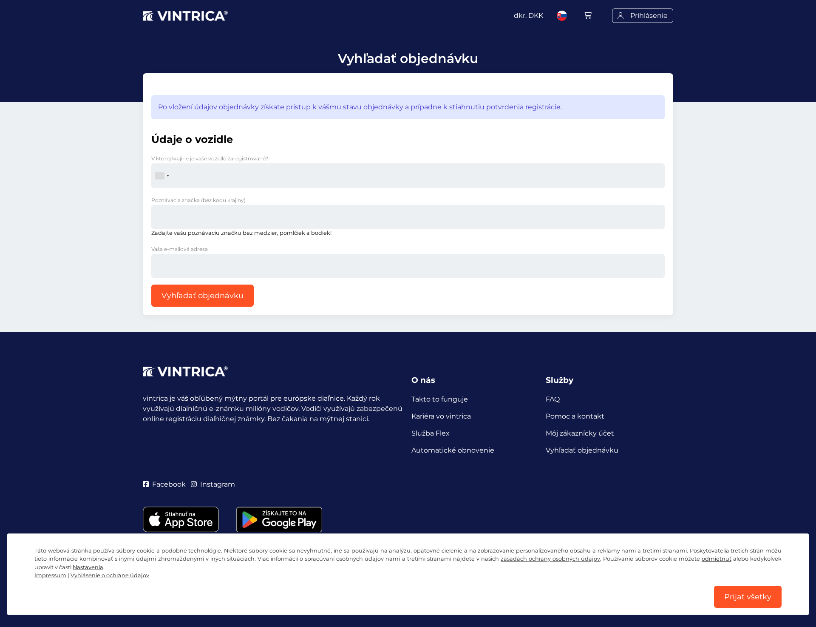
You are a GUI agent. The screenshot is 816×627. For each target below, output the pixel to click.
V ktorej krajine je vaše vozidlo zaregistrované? (209, 158)
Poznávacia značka (198, 200)
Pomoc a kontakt (575, 416)
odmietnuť (716, 559)
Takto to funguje (439, 399)
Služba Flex (430, 433)
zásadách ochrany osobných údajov (550, 559)
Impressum (50, 575)
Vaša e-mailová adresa (179, 249)
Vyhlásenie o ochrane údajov (110, 575)
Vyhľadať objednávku (203, 295)
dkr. (528, 15)
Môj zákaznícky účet (580, 433)
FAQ (553, 399)
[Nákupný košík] (588, 15)
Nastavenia (88, 567)
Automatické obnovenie (452, 450)
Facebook (169, 484)
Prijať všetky (747, 596)
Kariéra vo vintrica (441, 416)
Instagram (217, 484)
